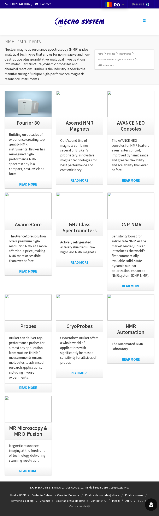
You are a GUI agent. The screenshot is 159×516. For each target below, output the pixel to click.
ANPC (128, 501)
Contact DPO (98, 501)
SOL (140, 501)
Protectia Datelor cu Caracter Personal (56, 495)
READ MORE (28, 184)
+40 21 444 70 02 (19, 4)
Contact (45, 4)
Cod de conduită (79, 506)
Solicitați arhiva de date (70, 501)
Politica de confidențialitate (102, 495)
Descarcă (139, 4)
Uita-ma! (45, 501)
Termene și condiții (22, 501)
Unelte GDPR (18, 495)
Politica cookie (134, 495)
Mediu (116, 501)
